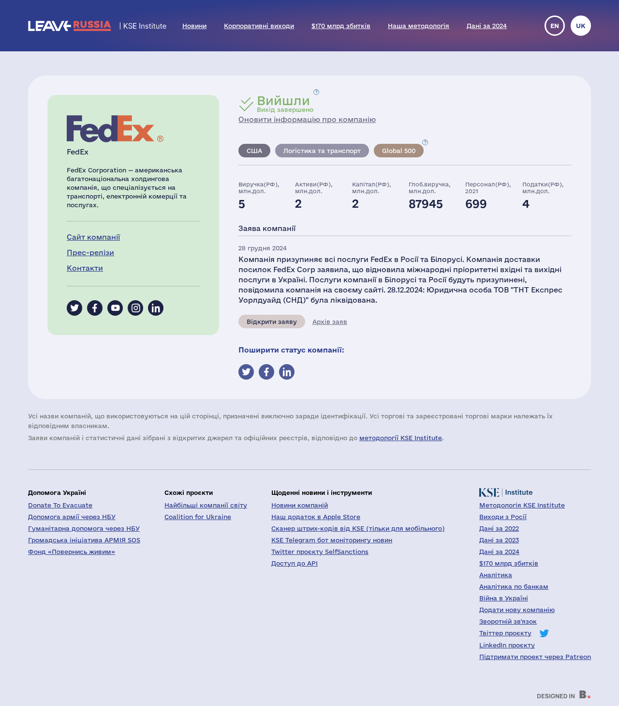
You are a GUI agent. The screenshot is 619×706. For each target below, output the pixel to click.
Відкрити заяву (272, 321)
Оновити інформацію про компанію (307, 119)
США (254, 150)
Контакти (85, 268)
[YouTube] (115, 308)
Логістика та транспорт (322, 150)
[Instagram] (135, 308)
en (554, 25)
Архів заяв (329, 321)
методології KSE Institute (400, 437)
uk (581, 25)
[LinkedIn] (155, 308)
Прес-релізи (90, 252)
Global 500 (398, 150)
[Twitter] (74, 308)
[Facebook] (95, 308)
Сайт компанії (93, 237)
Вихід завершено (285, 103)
